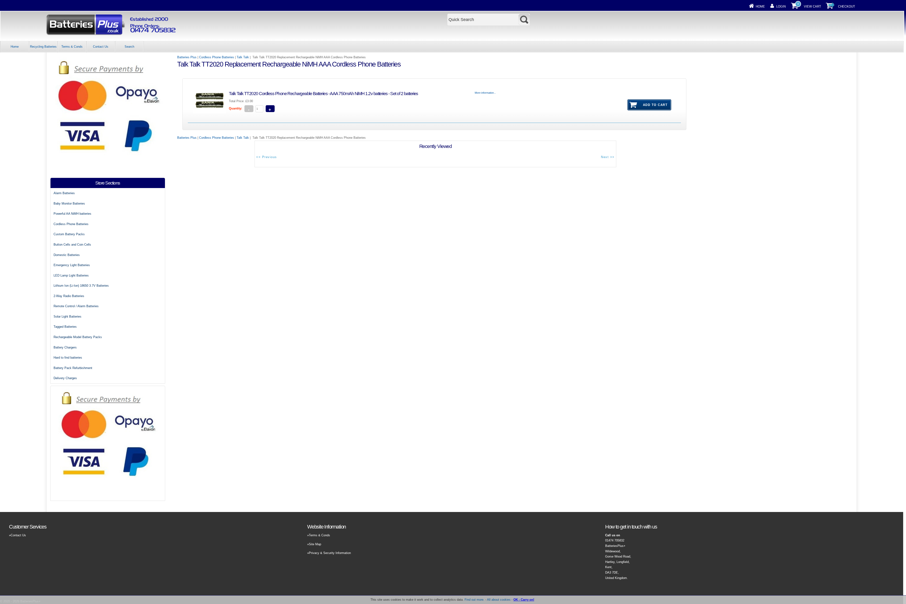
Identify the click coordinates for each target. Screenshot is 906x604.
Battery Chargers (65, 347)
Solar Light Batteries (67, 316)
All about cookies (499, 599)
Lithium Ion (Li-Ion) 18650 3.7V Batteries (81, 285)
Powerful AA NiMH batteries (72, 213)
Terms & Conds (72, 46)
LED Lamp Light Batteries (71, 275)
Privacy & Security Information (330, 553)
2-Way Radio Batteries (69, 296)
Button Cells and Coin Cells (72, 244)
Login (781, 6)
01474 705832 (614, 540)
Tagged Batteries (65, 326)
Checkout (846, 6)
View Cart (812, 6)
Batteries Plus (187, 57)
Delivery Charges (65, 378)
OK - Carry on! (523, 599)
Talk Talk (243, 57)
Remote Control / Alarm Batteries (76, 306)
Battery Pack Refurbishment (73, 368)
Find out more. (474, 599)
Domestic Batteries (67, 255)
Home (760, 6)
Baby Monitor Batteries (69, 203)
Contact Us (100, 46)
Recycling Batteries (43, 46)
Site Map (315, 544)
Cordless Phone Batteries (216, 57)
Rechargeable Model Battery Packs (78, 337)
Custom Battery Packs (69, 234)
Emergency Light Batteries (72, 265)
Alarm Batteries (64, 193)
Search (129, 46)
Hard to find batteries (68, 357)
